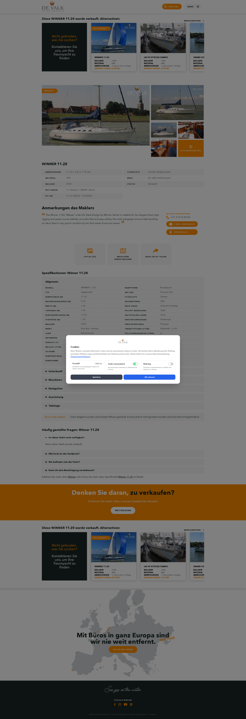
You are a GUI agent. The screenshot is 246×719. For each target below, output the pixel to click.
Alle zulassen (149, 377)
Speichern (97, 377)
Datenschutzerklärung (80, 357)
